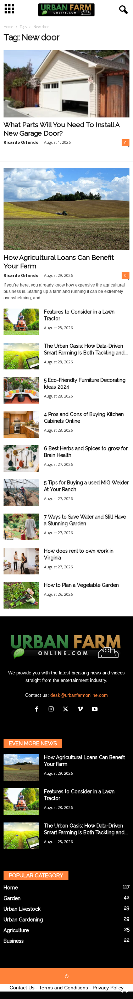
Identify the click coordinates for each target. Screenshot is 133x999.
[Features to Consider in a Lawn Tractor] (21, 322)
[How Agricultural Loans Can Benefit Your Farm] (66, 209)
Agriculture (16, 930)
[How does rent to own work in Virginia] (21, 561)
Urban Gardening (23, 919)
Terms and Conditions (63, 987)
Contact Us (22, 987)
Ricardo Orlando (21, 142)
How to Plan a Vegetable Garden (81, 585)
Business (14, 941)
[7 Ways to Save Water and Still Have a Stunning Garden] (21, 527)
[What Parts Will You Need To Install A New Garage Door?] (66, 83)
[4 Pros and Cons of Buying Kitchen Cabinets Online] (21, 424)
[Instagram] (52, 710)
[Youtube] (95, 710)
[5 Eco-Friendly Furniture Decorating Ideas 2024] (21, 390)
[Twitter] (67, 710)
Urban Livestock (22, 909)
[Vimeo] (81, 710)
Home (8, 26)
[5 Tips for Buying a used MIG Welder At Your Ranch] (21, 492)
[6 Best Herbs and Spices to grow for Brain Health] (21, 458)
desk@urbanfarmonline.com (79, 695)
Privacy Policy (108, 987)
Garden (12, 898)
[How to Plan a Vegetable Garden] (21, 595)
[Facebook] (38, 710)
